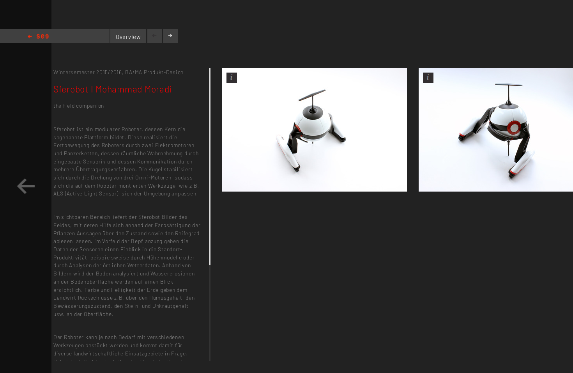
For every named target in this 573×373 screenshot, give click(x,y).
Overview (128, 36)
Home (38, 37)
